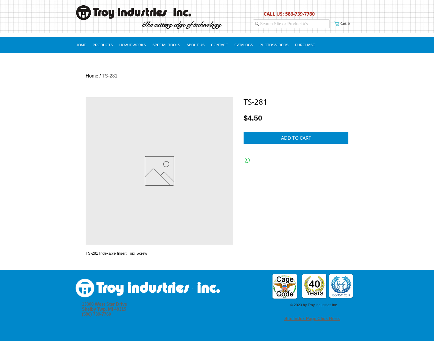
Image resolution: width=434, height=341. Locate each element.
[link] (343, 24)
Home (92, 75)
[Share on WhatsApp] (247, 160)
